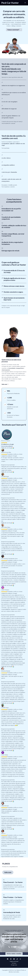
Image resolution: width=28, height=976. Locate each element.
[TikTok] (17, 959)
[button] (14, 29)
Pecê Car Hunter (10, 2)
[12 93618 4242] (14, 947)
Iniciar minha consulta (14, 953)
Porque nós (14, 965)
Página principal (14, 961)
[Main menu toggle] (25, 2)
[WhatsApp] (20, 959)
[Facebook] (7, 959)
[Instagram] (14, 959)
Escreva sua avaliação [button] (7, 446)
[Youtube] (10, 959)
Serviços (14, 963)
